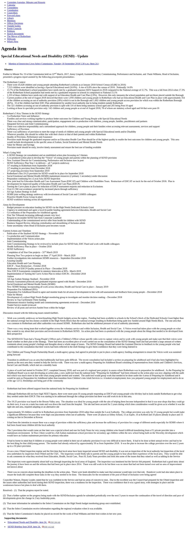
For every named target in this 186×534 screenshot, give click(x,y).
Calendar (11, 5)
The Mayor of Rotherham (19, 36)
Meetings (11, 20)
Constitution (12, 10)
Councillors (12, 13)
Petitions (11, 31)
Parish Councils (14, 28)
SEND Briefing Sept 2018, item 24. (31, 526)
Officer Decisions (15, 23)
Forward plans (13, 15)
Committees (12, 7)
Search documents (15, 33)
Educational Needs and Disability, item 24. (34, 522)
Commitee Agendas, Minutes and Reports (26, 2)
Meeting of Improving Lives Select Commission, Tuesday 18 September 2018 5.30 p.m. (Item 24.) (54, 63)
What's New (12, 41)
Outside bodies (14, 26)
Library (10, 18)
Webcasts (11, 39)
